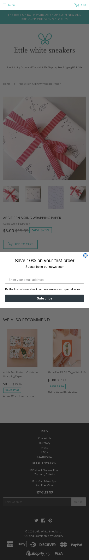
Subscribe (44, 298)
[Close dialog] (85, 255)
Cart (83, 5)
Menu (11, 5)
